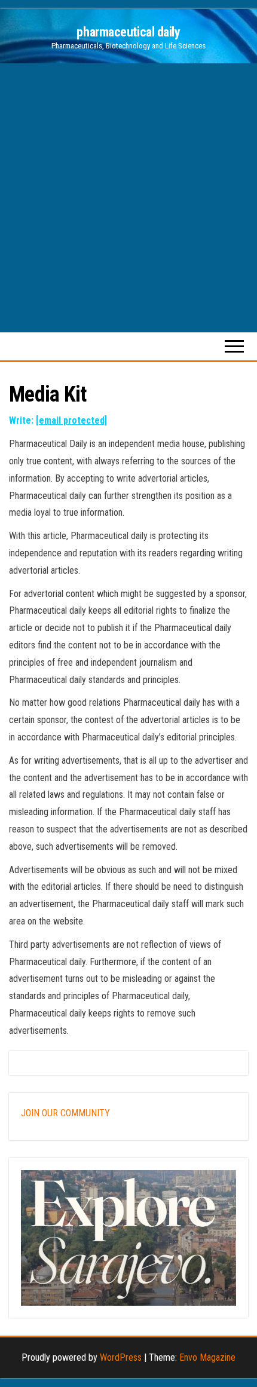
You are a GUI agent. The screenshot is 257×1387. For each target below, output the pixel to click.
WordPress (121, 1357)
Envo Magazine (207, 1357)
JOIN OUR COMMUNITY (65, 1113)
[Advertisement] (128, 197)
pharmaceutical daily (128, 32)
